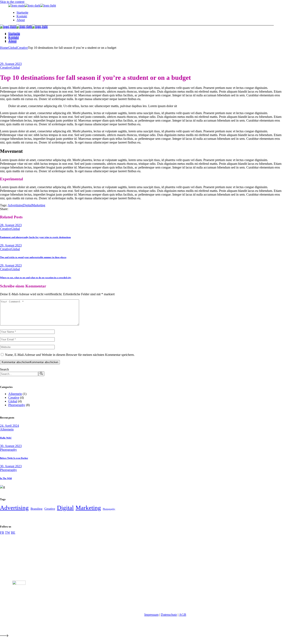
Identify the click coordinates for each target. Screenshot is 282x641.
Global (12, 47)
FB (2, 532)
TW (7, 532)
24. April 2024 (9, 425)
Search (4, 369)
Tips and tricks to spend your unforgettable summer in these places (33, 257)
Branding (37, 508)
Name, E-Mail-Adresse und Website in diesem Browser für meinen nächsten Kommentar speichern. (70, 354)
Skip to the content (12, 2)
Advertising (15, 205)
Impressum (151, 614)
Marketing (38, 205)
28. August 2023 (11, 225)
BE (13, 532)
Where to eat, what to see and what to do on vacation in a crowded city (35, 277)
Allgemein (15, 394)
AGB (182, 614)
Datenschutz (169, 614)
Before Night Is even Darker (14, 458)
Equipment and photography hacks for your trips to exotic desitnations (35, 237)
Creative (22, 47)
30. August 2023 (11, 446)
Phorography (16, 405)
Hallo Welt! (6, 438)
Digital (27, 205)
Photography (109, 509)
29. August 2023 (11, 64)
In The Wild (6, 478)
